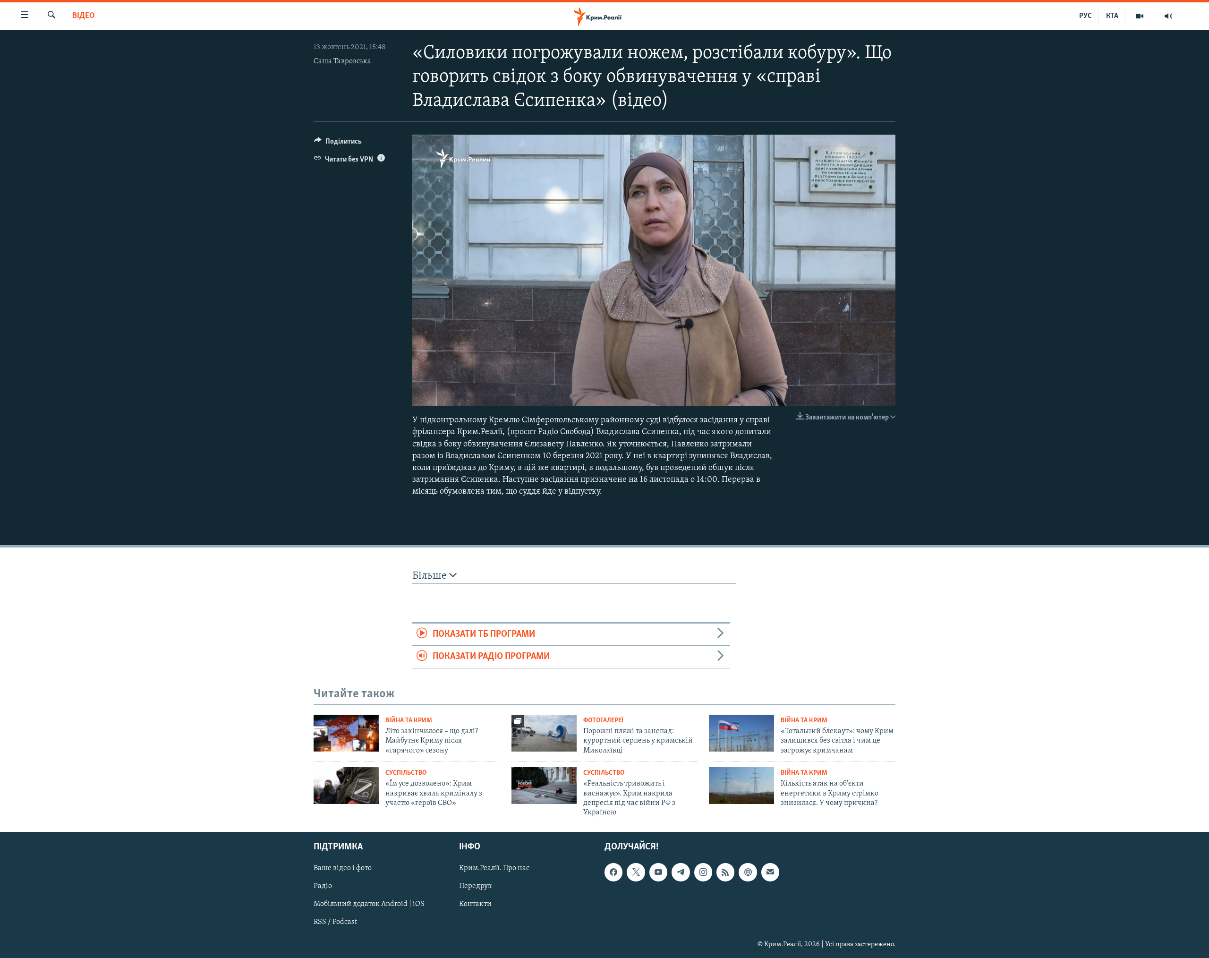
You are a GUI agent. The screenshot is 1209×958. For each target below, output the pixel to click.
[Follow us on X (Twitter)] (636, 872)
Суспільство (405, 773)
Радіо (323, 886)
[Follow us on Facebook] (613, 872)
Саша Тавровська (342, 61)
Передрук (475, 886)
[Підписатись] (770, 872)
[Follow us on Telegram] (681, 872)
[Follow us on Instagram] (703, 872)
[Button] (338, 144)
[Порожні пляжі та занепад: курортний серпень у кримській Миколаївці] (544, 733)
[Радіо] (1168, 16)
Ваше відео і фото (343, 868)
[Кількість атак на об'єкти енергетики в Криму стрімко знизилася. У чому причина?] (741, 785)
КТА (1112, 16)
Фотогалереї (603, 720)
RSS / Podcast (335, 922)
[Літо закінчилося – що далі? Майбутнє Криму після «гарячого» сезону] (346, 733)
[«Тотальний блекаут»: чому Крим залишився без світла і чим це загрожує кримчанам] (741, 733)
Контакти (475, 904)
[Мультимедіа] (1139, 16)
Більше (430, 576)
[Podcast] (748, 872)
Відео (83, 16)
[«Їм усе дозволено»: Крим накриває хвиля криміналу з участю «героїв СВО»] (346, 785)
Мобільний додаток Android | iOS (369, 904)
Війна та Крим (408, 720)
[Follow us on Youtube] (658, 872)
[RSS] (725, 872)
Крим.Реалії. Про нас (494, 868)
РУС (1085, 16)
